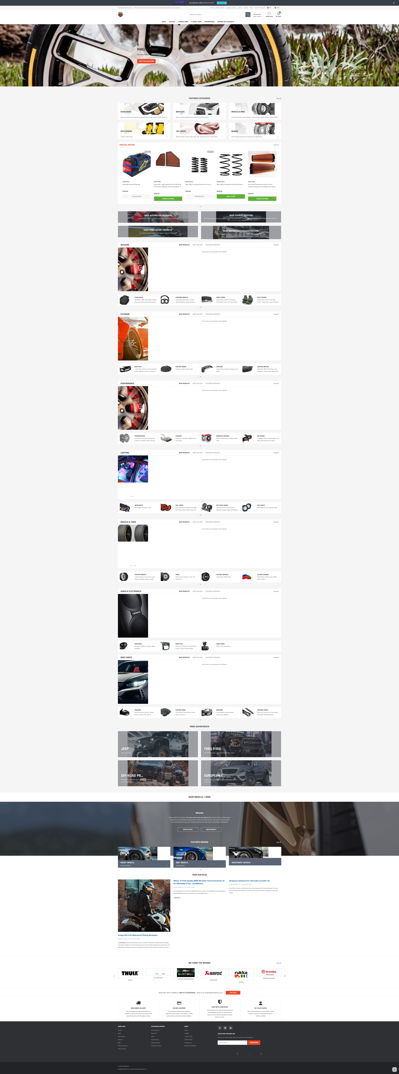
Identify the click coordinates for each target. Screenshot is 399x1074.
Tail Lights (181, 131)
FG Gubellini (158, 978)
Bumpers (219, 710)
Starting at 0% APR (207, 3)
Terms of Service (122, 1051)
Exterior (125, 314)
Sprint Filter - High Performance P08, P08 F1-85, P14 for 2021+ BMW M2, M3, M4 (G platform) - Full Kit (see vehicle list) (168, 186)
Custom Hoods (180, 367)
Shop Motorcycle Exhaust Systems (241, 231)
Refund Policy (155, 1045)
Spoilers (219, 367)
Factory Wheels (222, 575)
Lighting (125, 452)
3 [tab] (200, 79)
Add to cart (231, 196)
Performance (209, 22)
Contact (246, 7)
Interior (125, 244)
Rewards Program (260, 7)
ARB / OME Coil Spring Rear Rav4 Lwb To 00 (198, 184)
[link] (144, 111)
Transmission (140, 436)
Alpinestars (126, 181)
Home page (121, 1042)
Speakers (138, 644)
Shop (119, 1038)
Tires (177, 575)
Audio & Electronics (131, 591)
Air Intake (261, 436)
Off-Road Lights (222, 505)
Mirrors (138, 710)
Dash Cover (220, 297)
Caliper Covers (263, 575)
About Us (120, 1045)
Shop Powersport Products (158, 230)
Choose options (168, 199)
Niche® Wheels (127, 862)
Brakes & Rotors (222, 436)
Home (164, 22)
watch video (187, 830)
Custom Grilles (263, 367)
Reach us (154, 1038)
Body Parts (126, 657)
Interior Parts (262, 710)
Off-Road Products (132, 776)
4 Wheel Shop (196, 22)
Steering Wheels (181, 297)
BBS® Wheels (182, 862)
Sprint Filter (157, 181)
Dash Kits (179, 644)
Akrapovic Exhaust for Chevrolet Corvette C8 (249, 881)
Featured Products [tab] (213, 245)
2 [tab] (198, 79)
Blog (251, 7)
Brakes (234, 131)
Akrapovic (213, 980)
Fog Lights (261, 505)
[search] (247, 14)
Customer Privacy (156, 1051)
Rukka (241, 982)
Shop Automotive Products (158, 215)
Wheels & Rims (238, 112)
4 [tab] (202, 79)
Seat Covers (126, 131)
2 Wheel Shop (183, 22)
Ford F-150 (212, 749)
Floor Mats (139, 297)
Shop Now (144, 68)
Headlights (126, 112)
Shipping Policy (155, 1048)
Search (120, 1035)
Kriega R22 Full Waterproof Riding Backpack (138, 935)
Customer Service (231, 7)
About (239, 7)
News (152, 1042)
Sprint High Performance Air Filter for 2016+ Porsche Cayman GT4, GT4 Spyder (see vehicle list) (261, 186)
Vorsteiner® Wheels (241, 862)
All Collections (155, 1035)
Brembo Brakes (269, 978)
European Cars (215, 776)
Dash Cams (220, 644)
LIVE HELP (233, 998)
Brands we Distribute (226, 22)
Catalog (172, 22)
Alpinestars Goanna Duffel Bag (131, 184)
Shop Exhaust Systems (241, 215)
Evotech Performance (185, 979)
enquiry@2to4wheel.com (125, 7)
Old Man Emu (189, 181)
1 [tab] (196, 79)
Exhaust (178, 436)
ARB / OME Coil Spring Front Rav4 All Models (229, 184)
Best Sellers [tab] (198, 245)
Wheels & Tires (128, 522)
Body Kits (138, 367)
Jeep (125, 749)
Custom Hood (180, 710)
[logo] (120, 14)
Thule (130, 980)
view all (278, 98)
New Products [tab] (184, 245)
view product (211, 830)
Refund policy (122, 1054)
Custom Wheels (140, 575)
